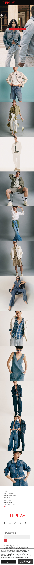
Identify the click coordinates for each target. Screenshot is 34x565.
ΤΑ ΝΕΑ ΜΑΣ (7, 499)
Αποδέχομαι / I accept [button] (8, 561)
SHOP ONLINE (8, 501)
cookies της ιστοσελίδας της (7, 554)
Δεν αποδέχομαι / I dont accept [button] (25, 561)
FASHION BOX (8, 491)
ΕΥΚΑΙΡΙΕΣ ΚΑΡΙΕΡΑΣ (10, 504)
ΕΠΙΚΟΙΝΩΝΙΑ (8, 502)
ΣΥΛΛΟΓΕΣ (7, 497)
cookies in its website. (23, 557)
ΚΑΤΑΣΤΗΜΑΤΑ (8, 493)
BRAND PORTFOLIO (10, 495)
